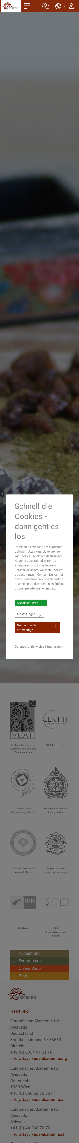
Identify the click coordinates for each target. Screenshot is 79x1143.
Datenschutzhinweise (29, 646)
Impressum (55, 646)
